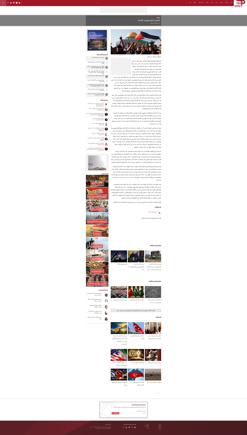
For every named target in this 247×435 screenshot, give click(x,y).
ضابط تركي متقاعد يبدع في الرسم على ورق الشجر (96, 90)
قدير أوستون (101, 130)
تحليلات (221, 2)
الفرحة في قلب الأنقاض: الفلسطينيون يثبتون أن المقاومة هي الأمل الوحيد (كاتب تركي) (153, 266)
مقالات (206, 2)
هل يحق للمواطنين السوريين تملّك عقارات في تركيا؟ (94, 300)
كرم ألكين (102, 140)
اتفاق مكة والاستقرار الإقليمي (137, 300)
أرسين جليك (101, 124)
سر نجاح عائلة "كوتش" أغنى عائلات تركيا (94, 318)
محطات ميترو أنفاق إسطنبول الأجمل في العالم (95, 306)
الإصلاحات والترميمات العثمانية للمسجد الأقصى (96, 62)
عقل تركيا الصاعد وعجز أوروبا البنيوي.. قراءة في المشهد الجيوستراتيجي (96, 85)
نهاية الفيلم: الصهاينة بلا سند (137, 362)
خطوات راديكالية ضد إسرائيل (154, 382)
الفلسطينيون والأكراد (122, 264)
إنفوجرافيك (201, 2)
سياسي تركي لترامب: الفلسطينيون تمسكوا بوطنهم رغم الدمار (136, 266)
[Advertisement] (121, 66)
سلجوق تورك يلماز (152, 212)
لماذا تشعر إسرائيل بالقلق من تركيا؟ (96, 108)
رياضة (216, 2)
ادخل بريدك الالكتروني (141, 411)
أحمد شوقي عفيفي (100, 105)
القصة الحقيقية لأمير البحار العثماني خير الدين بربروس (94, 294)
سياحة (211, 2)
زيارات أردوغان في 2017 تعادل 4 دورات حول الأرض (95, 81)
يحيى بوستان (101, 134)
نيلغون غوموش (101, 144)
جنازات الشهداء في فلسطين (120, 300)
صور (190, 2)
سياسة (231, 2)
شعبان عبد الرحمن (100, 119)
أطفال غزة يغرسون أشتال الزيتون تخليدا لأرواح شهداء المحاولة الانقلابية (95, 67)
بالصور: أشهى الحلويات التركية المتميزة (96, 75)
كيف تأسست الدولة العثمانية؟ (98, 57)
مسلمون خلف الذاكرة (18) (154, 362)
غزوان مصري (101, 115)
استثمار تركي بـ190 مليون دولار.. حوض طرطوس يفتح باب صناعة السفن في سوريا (96, 72)
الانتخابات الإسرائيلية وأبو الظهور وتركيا (96, 143)
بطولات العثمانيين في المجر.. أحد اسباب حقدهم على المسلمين (95, 94)
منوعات (195, 2)
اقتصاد (226, 2)
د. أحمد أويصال (101, 109)
